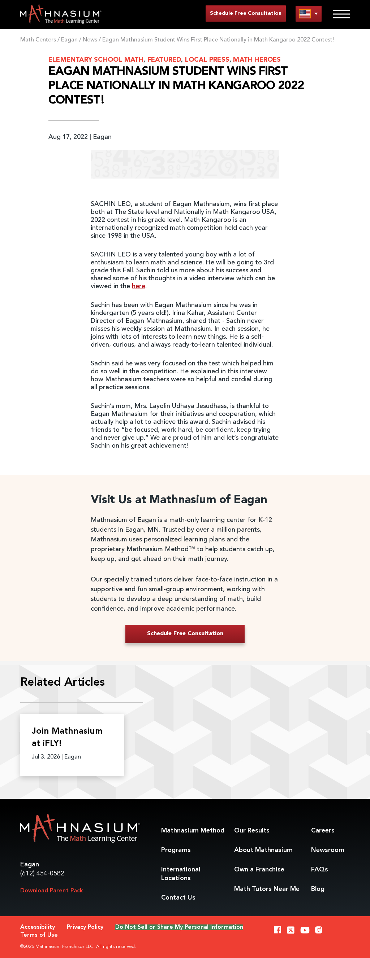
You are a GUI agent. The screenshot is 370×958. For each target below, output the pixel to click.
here (138, 286)
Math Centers (38, 40)
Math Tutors (267, 889)
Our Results (252, 830)
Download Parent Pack (51, 891)
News (91, 40)
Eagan (69, 40)
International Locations (180, 874)
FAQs (319, 869)
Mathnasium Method (192, 830)
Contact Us (178, 898)
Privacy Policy (85, 927)
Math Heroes (257, 60)
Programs (176, 850)
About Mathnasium (263, 850)
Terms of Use (39, 935)
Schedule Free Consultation (245, 13)
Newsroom (327, 850)
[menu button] (309, 13)
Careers (323, 830)
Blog (317, 889)
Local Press (207, 60)
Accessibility (37, 927)
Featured (164, 60)
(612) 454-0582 (42, 873)
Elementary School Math (95, 60)
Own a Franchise (259, 869)
